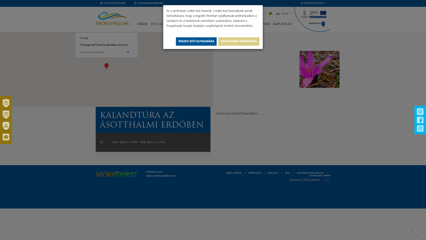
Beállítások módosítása (239, 41)
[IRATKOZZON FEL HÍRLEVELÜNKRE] (5, 137)
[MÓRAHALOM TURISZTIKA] (5, 114)
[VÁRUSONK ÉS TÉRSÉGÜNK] (5, 103)
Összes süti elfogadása (196, 41)
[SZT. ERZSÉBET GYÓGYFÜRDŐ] (5, 125)
